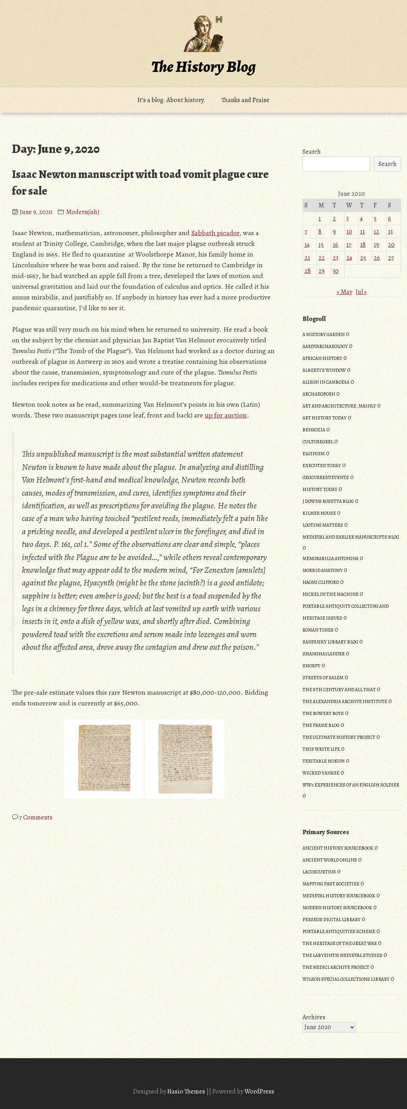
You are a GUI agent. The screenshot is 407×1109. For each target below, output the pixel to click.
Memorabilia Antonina (330, 558)
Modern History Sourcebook (337, 907)
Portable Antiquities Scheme (338, 931)
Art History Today (324, 418)
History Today (319, 489)
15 (321, 244)
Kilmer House (319, 513)
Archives (314, 1017)
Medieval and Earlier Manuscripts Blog (350, 537)
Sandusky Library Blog (330, 642)
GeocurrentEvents (325, 477)
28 (307, 271)
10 (349, 231)
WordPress (259, 1091)
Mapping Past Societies (330, 884)
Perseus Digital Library (331, 919)
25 (363, 257)
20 (391, 244)
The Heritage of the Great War (339, 943)
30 (336, 271)
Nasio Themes (186, 1091)
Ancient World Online (329, 860)
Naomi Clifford (320, 582)
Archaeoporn (318, 394)
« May (344, 292)
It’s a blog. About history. (171, 100)
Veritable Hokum (323, 761)
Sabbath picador (215, 233)
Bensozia (313, 430)
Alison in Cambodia (325, 382)
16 (335, 244)
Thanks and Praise (245, 100)
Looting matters (322, 525)
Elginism (313, 453)
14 (307, 244)
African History (322, 358)
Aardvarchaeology (325, 346)
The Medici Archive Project (335, 967)
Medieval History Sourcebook (338, 896)
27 (391, 257)
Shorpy (311, 666)
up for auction (226, 415)
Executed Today (321, 465)
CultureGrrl (317, 442)
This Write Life (321, 749)
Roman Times (317, 630)
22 (321, 257)
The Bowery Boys (323, 713)
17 (348, 244)
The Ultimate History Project (338, 737)
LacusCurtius (319, 872)
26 (377, 257)
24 (349, 257)
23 (335, 257)
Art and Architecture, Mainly (339, 406)
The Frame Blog (320, 725)
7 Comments (35, 817)
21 (307, 257)
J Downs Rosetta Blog (328, 501)
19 (376, 244)
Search (311, 151)
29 (321, 271)
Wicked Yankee (320, 773)
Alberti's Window (324, 370)
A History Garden (323, 334)
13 (390, 231)
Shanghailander (323, 654)
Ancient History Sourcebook (337, 848)
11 (362, 231)
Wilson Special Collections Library (346, 979)
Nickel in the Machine (330, 594)
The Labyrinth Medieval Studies (342, 955)
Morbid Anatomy (322, 570)
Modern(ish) (82, 212)
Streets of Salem (322, 677)
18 (363, 244)
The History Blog (203, 66)
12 (376, 231)
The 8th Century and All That (339, 689)
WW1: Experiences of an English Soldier (350, 785)
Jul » (361, 292)
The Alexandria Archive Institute (344, 701)
